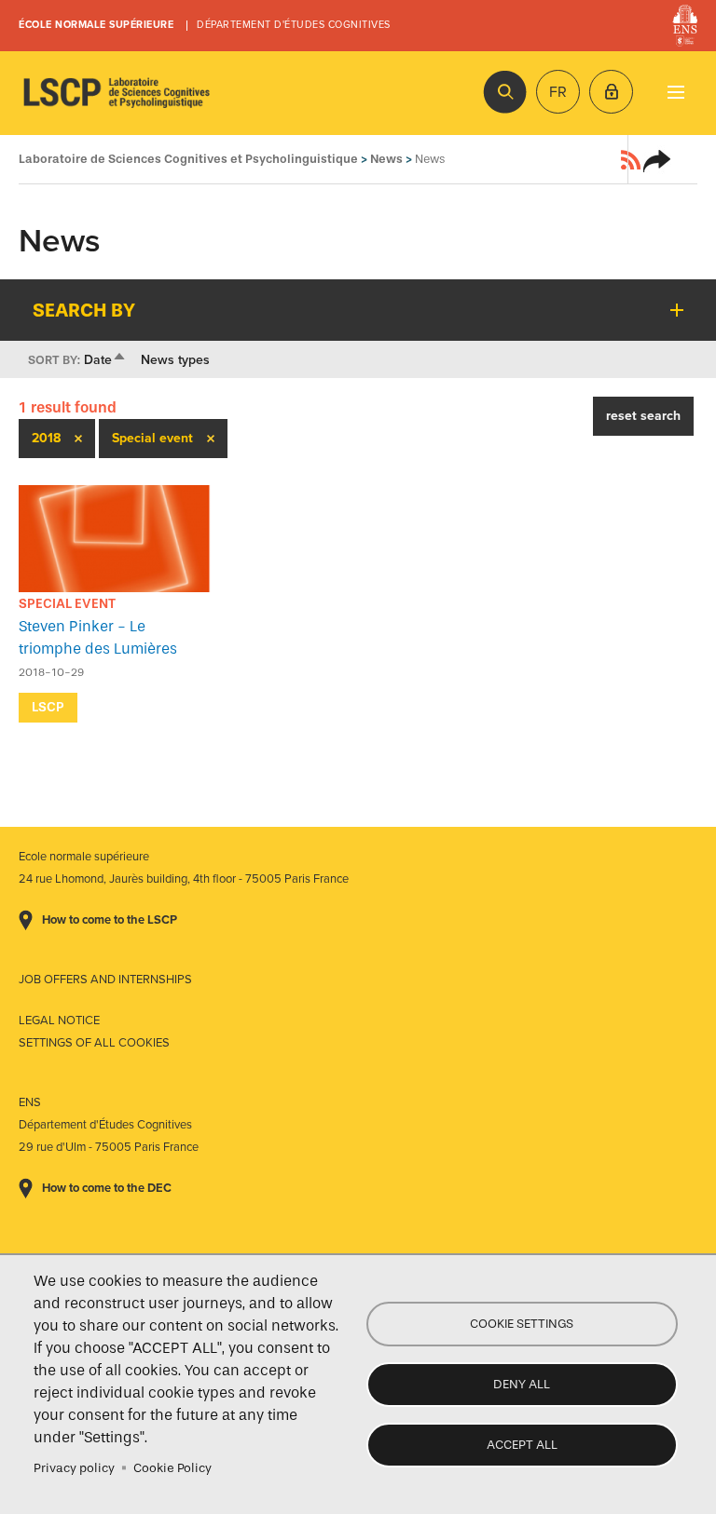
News (386, 159)
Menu (675, 92)
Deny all (521, 1384)
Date (105, 360)
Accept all (522, 1445)
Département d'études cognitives (294, 25)
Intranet (611, 92)
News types (175, 360)
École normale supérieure (96, 25)
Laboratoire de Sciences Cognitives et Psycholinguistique (116, 93)
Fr (558, 92)
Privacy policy (74, 1468)
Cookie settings (521, 1324)
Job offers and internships (105, 979)
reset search (643, 416)
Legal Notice (59, 1020)
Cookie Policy (172, 1468)
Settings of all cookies (94, 1042)
